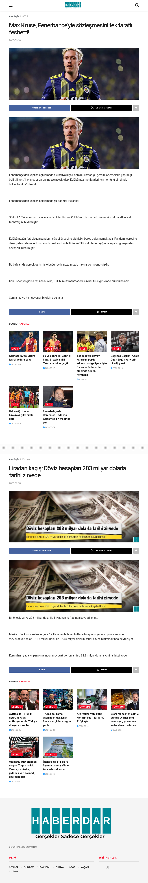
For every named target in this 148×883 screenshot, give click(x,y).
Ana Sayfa (14, 16)
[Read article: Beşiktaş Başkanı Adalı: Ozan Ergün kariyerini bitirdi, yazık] (126, 341)
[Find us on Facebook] (101, 867)
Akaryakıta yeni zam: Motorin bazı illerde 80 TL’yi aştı (90, 717)
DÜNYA (60, 867)
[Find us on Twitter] (107, 867)
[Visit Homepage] (74, 5)
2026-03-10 (117, 368)
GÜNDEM (29, 867)
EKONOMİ (45, 867)
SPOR (25, 16)
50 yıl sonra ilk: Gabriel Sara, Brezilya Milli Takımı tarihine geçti (57, 359)
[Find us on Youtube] (114, 867)
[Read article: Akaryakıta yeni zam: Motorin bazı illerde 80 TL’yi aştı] (92, 699)
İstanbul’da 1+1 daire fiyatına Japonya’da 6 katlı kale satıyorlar (56, 765)
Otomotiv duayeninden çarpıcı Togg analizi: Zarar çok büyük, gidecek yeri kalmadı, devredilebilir (23, 769)
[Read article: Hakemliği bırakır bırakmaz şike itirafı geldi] (24, 397)
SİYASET (13, 867)
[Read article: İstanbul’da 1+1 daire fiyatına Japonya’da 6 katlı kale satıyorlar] (58, 747)
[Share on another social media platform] (136, 108)
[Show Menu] (10, 5)
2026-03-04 (16, 424)
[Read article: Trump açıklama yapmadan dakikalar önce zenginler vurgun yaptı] (58, 699)
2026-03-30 (16, 730)
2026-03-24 (16, 364)
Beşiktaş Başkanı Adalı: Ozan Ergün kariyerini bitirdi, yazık (125, 359)
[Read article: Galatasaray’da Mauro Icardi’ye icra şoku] (24, 341)
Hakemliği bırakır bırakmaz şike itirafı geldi (21, 415)
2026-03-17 (50, 368)
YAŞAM (85, 867)
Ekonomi (26, 459)
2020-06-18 (15, 40)
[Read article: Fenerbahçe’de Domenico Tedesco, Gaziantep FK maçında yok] (58, 397)
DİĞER (15, 871)
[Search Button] (137, 5)
